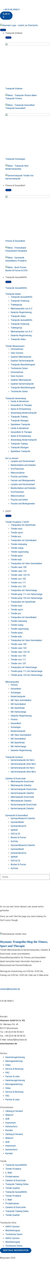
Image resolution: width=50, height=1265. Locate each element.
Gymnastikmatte (18, 826)
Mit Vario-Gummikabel (21, 700)
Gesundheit (16, 688)
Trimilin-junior (17, 555)
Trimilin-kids (16, 559)
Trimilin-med (16, 528)
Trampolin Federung (20, 301)
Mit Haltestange (18, 712)
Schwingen (16, 692)
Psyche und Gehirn (19, 476)
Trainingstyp (16, 304)
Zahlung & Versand (14, 1111)
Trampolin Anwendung (15, 398)
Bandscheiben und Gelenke (23, 465)
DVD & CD (15, 833)
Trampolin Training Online (17, 1184)
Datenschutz (11, 1126)
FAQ (7, 1072)
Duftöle (14, 841)
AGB (7, 1119)
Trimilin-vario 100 (19, 567)
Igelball (14, 830)
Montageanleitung (13, 1061)
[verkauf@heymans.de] (3, 982)
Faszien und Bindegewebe (23, 480)
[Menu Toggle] (3, 30)
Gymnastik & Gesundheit (16, 815)
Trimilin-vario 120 (19, 571)
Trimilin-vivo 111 (18, 582)
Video (8, 1065)
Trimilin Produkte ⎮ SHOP (17, 522)
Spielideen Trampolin (20, 424)
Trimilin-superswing (20, 552)
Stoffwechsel (17, 469)
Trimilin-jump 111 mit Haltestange (26, 594)
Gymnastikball (17, 822)
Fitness (14, 685)
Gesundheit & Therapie (21, 405)
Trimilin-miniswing (19, 544)
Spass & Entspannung (21, 409)
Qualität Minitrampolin (21, 357)
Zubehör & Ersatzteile (15, 778)
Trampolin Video (18, 316)
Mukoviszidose (18, 472)
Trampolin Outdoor (14, 757)
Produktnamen (12, 1176)
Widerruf (9, 1115)
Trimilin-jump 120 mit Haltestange (26, 598)
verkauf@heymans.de (10, 989)
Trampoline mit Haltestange (24, 590)
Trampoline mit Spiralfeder (23, 525)
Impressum (10, 1122)
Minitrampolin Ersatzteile (22, 781)
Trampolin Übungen (20, 420)
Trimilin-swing (17, 548)
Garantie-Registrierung (21, 312)
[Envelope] (17, 1006)
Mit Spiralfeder (18, 708)
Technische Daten (19, 368)
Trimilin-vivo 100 (18, 579)
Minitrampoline (12, 682)
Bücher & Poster (18, 837)
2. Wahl (8, 1172)
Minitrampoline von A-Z (21, 308)
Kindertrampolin (18, 696)
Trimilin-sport (17, 532)
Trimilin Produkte (13, 1169)
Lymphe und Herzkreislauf (23, 461)
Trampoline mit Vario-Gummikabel (26, 563)
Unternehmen (17, 349)
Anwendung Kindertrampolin (24, 413)
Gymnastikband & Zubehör (23, 818)
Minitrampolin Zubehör (21, 785)
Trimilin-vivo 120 (18, 586)
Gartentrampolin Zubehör (22, 793)
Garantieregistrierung (15, 1057)
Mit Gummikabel (18, 704)
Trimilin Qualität (12, 1188)
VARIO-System (12, 1226)
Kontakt (9, 1130)
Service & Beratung (14, 1069)
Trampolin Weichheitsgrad (23, 364)
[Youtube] (10, 1006)
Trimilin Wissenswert (15, 346)
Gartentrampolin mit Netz (23, 760)
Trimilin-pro (16, 536)
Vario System (17, 353)
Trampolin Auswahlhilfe (16, 288)
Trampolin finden (13, 294)
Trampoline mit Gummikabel (24, 540)
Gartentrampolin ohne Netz (23, 764)
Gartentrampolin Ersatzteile (24, 789)
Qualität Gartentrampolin (22, 360)
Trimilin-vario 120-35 (20, 575)
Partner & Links (12, 1076)
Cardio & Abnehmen (20, 401)
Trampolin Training (19, 416)
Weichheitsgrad (12, 1230)
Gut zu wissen (11, 458)
